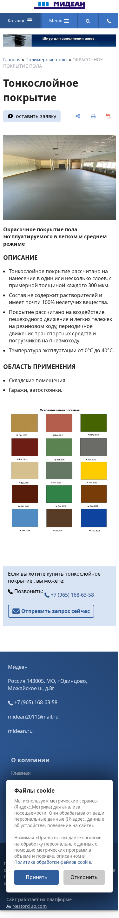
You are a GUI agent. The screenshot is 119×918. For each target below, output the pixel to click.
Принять (37, 877)
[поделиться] (78, 116)
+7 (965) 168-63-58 (72, 594)
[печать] (93, 116)
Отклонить (84, 877)
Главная (12, 59)
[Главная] (59, 7)
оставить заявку (36, 116)
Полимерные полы (46, 59)
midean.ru (20, 731)
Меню (56, 21)
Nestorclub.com (29, 906)
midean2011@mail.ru (33, 716)
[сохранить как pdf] (109, 116)
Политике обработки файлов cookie (52, 862)
